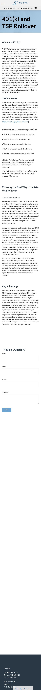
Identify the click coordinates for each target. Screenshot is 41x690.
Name (4, 354)
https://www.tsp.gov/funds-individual (15, 122)
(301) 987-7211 (13, 672)
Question (5, 392)
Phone (4, 379)
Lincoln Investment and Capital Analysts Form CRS (20, 8)
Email (4, 366)
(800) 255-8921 (15, 675)
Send (6, 410)
